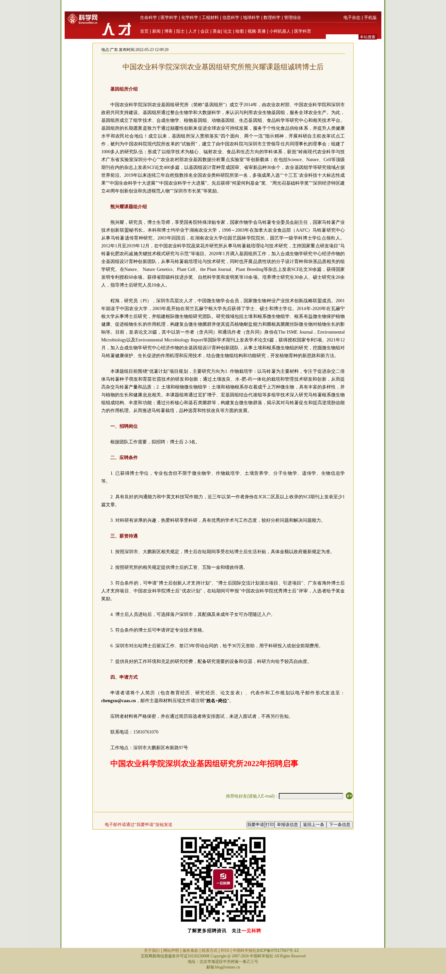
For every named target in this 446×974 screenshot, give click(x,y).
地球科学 (251, 17)
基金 (217, 31)
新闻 (156, 31)
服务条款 (190, 950)
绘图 (239, 31)
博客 (168, 31)
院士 (180, 31)
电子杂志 (351, 17)
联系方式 (209, 950)
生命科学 (148, 17)
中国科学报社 (244, 950)
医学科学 (169, 17)
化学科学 (189, 17)
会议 (204, 31)
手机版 (370, 17)
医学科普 (302, 31)
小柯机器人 (280, 31)
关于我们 (152, 950)
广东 (114, 49)
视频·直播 (256, 31)
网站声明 (171, 950)
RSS (225, 950)
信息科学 (230, 17)
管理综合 (292, 17)
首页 (144, 31)
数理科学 (271, 17)
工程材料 (210, 17)
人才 (192, 31)
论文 (227, 31)
